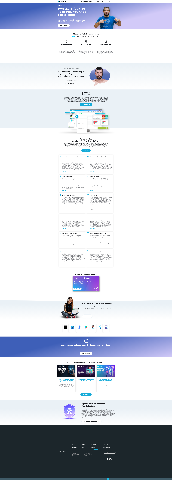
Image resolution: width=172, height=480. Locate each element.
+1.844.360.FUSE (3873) (77, 457)
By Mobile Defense (84, 1)
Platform (83, 444)
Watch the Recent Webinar (86, 275)
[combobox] (109, 452)
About (83, 447)
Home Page (73, 444)
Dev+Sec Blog (74, 445)
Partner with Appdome (107, 447)
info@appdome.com (77, 458)
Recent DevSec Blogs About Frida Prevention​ (86, 363)
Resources (103, 1)
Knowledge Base (93, 444)
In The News (92, 445)
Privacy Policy (105, 445)
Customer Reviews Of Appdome (71, 68)
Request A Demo (74, 447)
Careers (94, 449)
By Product (91, 1)
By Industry (97, 1)
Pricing (83, 445)
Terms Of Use (105, 444)
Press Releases (93, 447)
